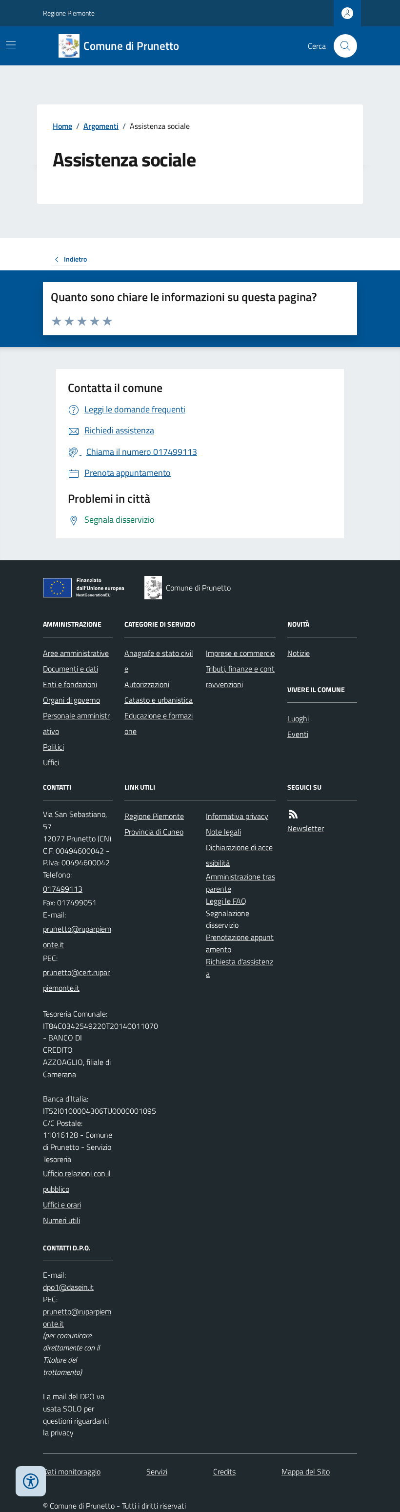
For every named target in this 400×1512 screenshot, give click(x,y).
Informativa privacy (237, 816)
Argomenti (101, 126)
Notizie (298, 653)
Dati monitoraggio (71, 1471)
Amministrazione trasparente (240, 883)
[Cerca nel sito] (341, 46)
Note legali (223, 832)
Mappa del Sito (305, 1471)
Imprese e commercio (240, 653)
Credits (224, 1471)
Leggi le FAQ (226, 901)
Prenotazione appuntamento (240, 943)
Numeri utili (61, 1220)
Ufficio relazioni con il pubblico (77, 1181)
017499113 (62, 889)
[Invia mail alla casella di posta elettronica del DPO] (68, 1287)
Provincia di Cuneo (153, 832)
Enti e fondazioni (70, 684)
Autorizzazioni (146, 684)
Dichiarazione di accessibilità (239, 855)
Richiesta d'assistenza (239, 968)
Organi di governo (71, 700)
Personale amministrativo (76, 723)
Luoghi (298, 718)
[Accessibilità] (31, 1481)
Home (62, 126)
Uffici (51, 762)
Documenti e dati (70, 668)
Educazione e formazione (158, 723)
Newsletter (305, 828)
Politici (53, 747)
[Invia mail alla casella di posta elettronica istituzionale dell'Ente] (78, 936)
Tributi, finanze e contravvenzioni (240, 676)
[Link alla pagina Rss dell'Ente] (293, 814)
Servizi (156, 1471)
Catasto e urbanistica (158, 700)
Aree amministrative (76, 653)
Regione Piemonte (69, 13)
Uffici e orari (62, 1204)
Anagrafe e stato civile (158, 660)
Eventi (297, 734)
